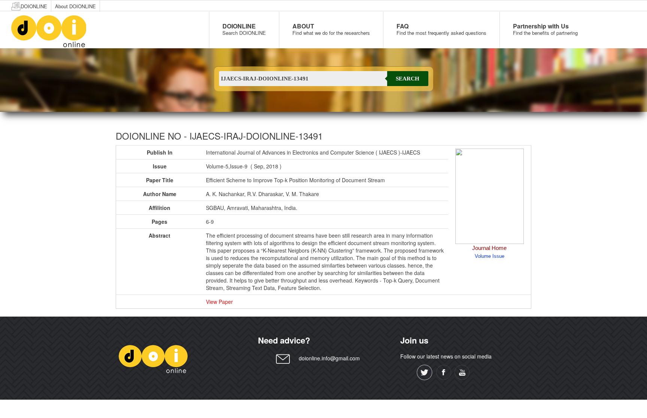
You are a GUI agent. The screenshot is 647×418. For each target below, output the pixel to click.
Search (407, 79)
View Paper (219, 301)
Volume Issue (489, 256)
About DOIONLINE (75, 6)
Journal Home (489, 248)
